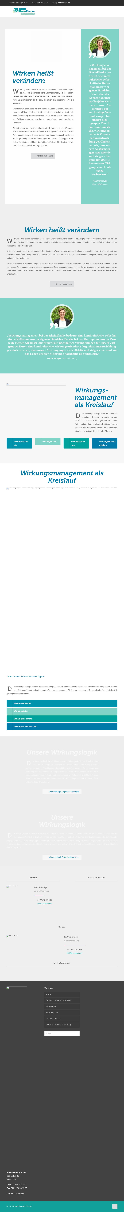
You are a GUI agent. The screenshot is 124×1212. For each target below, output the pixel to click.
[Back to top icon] (114, 1206)
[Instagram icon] (113, 3)
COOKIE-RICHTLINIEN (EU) (58, 1025)
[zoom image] (62, 386)
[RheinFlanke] (24, 11)
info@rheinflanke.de (61, 3)
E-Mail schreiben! (44, 904)
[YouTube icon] (106, 3)
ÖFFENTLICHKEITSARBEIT (58, 1001)
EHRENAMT (51, 1007)
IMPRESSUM (52, 1013)
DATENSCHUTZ (53, 1019)
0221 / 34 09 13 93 (40, 3)
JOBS (48, 994)
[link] (36, 408)
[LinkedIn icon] (109, 3)
